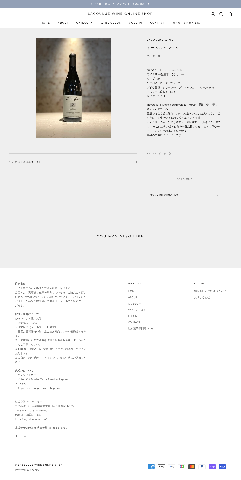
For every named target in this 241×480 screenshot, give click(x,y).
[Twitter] (165, 153)
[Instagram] (25, 436)
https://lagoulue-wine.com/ (31, 419)
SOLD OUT (184, 179)
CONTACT (157, 22)
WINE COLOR (111, 22)
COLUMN (135, 22)
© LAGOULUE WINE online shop (39, 465)
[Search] (221, 14)
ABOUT (63, 22)
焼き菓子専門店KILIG (186, 22)
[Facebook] (160, 153)
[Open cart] (230, 14)
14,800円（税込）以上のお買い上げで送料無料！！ (120, 4)
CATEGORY (84, 22)
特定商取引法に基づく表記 (25, 161)
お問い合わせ (202, 297)
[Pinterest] (170, 153)
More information (164, 195)
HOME (45, 22)
